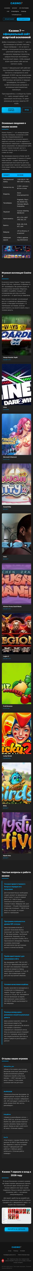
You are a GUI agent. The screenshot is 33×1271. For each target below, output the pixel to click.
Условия (22, 1250)
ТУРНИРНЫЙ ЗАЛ (16, 14)
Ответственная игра (23, 1254)
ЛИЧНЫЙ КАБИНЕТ (9, 19)
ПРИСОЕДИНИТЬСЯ (23, 19)
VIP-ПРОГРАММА (24, 8)
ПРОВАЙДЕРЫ (15, 11)
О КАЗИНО (7, 8)
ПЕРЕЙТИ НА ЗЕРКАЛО (16, 1229)
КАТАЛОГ (14, 8)
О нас (9, 1250)
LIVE (8, 11)
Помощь (15, 1250)
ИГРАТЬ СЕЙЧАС (11, 109)
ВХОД (27, 110)
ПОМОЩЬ (23, 11)
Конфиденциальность (10, 1254)
